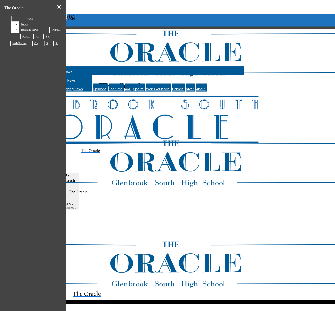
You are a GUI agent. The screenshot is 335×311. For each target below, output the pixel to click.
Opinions (99, 89)
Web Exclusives (158, 89)
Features (115, 89)
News (68, 72)
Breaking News (71, 89)
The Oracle (13, 8)
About (201, 89)
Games (178, 89)
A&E (128, 89)
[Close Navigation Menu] (59, 7)
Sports (138, 89)
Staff (190, 89)
